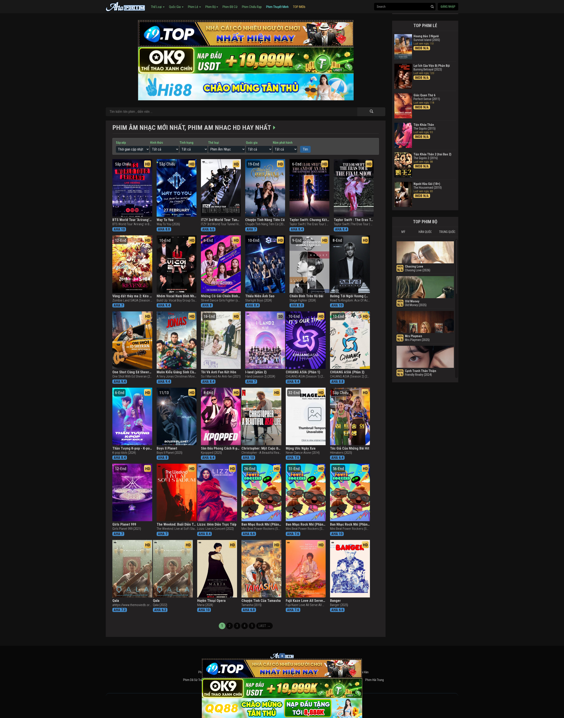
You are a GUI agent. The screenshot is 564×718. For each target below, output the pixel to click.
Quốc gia (252, 142)
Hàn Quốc (425, 232)
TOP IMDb (299, 7)
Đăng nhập (448, 6)
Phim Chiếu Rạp (252, 7)
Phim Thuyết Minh (277, 7)
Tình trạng (186, 142)
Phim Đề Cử (230, 7)
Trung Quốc (447, 232)
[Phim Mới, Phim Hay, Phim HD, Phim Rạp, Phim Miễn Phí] (125, 6)
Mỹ (403, 232)
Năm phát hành (283, 142)
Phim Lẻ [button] (193, 7)
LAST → (264, 626)
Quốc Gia (175, 7)
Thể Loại (156, 7)
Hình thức (156, 142)
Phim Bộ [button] (210, 7)
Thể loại (213, 142)
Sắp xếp (121, 142)
